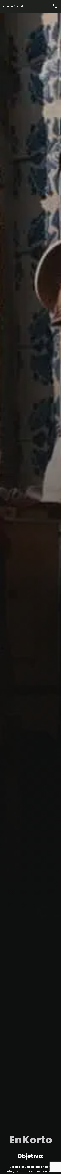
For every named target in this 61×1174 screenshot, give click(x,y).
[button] (55, 6)
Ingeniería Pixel (13, 6)
